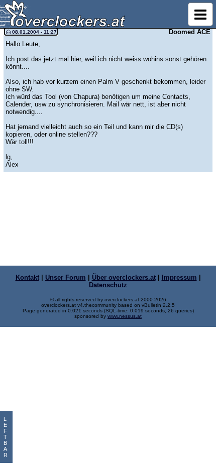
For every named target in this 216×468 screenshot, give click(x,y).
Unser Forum (65, 277)
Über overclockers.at (124, 277)
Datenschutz (108, 285)
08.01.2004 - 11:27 (34, 32)
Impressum (179, 277)
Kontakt (27, 277)
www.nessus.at (124, 316)
